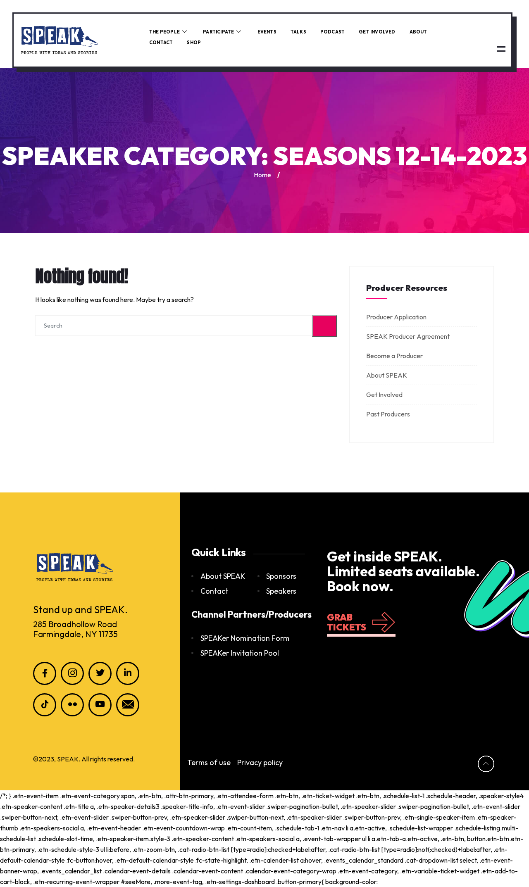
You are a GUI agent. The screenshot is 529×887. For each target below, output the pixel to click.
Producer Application (396, 317)
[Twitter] (100, 673)
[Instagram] (72, 673)
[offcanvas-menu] (501, 48)
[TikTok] (44, 704)
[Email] (127, 704)
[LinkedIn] (127, 673)
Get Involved (377, 32)
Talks (298, 32)
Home (262, 175)
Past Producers (388, 414)
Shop (194, 42)
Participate (218, 32)
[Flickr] (72, 704)
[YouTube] (100, 704)
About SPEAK (386, 375)
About (418, 32)
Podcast (332, 32)
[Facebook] (44, 673)
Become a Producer (394, 356)
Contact (161, 42)
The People (164, 32)
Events (266, 32)
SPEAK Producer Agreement (408, 336)
